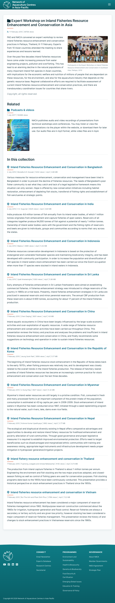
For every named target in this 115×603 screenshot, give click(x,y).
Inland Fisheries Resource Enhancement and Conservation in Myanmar (55, 384)
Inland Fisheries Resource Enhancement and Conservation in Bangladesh (56, 167)
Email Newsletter (43, 557)
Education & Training (71, 586)
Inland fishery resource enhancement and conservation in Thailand (52, 458)
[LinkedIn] (13, 564)
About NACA (94, 557)
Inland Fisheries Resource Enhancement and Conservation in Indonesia (55, 241)
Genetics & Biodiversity (72, 569)
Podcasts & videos (22, 110)
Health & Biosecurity (71, 565)
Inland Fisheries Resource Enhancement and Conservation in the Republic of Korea (56, 350)
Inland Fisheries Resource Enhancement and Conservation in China (53, 311)
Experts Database (43, 561)
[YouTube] (4, 564)
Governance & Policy (71, 590)
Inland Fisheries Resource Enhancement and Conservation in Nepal (53, 418)
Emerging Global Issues (72, 582)
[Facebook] (9, 564)
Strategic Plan (95, 570)
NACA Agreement (96, 566)
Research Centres (43, 566)
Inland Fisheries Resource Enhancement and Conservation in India (52, 204)
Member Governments (98, 561)
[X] (17, 564)
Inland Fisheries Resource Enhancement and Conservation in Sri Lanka (55, 274)
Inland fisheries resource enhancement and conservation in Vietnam (53, 492)
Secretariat (41, 570)
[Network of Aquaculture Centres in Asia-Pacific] (18, 556)
